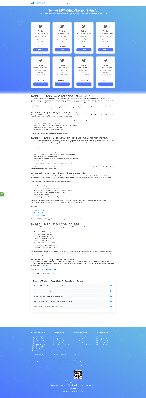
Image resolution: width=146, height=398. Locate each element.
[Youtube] (74, 388)
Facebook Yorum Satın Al (37, 365)
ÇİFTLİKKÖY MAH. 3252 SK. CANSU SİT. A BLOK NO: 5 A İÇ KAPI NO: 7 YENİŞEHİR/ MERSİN (74, 385)
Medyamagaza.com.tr (77, 391)
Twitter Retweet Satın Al (102, 343)
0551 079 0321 (73, 382)
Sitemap (76, 363)
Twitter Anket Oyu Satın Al (49, 269)
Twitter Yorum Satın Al (40, 215)
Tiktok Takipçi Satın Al (57, 337)
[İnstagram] (70, 388)
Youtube (80, 3)
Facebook (93, 3)
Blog (113, 3)
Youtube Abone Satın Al (80, 337)
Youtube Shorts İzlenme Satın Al (82, 345)
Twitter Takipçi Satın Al (101, 337)
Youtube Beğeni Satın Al (80, 339)
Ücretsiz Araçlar (78, 361)
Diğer (108, 3)
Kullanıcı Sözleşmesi (79, 365)
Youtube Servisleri (80, 333)
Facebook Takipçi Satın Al (37, 359)
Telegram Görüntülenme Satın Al (60, 361)
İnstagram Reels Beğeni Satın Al (38, 348)
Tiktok (74, 3)
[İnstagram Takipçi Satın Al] (39, 3)
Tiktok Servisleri (58, 333)
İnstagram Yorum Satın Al (37, 343)
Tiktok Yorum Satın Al (57, 343)
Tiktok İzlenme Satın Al (58, 341)
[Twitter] (71, 388)
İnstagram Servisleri (38, 333)
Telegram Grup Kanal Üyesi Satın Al (60, 359)
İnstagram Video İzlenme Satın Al (39, 341)
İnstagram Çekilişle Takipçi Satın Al (39, 345)
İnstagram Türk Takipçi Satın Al (38, 337)
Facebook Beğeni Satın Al (37, 361)
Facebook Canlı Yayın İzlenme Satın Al (40, 367)
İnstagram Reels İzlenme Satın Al (39, 350)
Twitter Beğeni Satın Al (40, 213)
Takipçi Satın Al (78, 359)
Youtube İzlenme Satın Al (80, 341)
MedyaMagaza (86, 226)
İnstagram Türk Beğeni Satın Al (38, 339)
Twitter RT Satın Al (39, 210)
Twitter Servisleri (102, 333)
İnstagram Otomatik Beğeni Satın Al (39, 346)
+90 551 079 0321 (73, 384)
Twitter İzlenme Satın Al (102, 341)
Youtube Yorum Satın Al (80, 343)
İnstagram (67, 3)
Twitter (86, 3)
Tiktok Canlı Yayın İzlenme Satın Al (60, 345)
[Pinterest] (75, 388)
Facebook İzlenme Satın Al (37, 363)
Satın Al (40, 49)
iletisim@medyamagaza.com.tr (73, 381)
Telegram (101, 3)
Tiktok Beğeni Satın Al (57, 339)
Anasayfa (60, 3)
